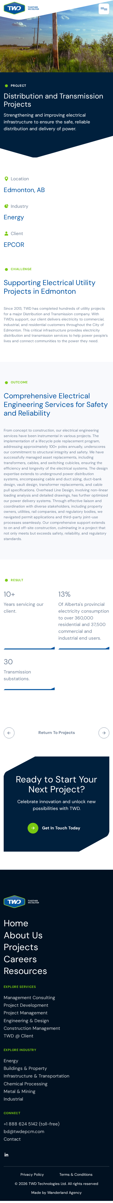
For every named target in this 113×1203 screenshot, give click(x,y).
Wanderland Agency (64, 1192)
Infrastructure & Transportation (36, 1076)
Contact (12, 1139)
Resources (25, 971)
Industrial (13, 1099)
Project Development (26, 1005)
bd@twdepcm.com (24, 1131)
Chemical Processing (26, 1084)
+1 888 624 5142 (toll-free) (31, 1124)
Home (16, 923)
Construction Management (32, 1028)
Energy (14, 217)
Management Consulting (29, 997)
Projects (21, 947)
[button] (104, 8)
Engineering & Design (26, 1021)
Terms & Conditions (76, 1174)
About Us (23, 935)
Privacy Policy (32, 1174)
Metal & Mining (19, 1091)
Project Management (26, 1013)
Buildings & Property (25, 1068)
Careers (20, 959)
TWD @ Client (18, 1036)
